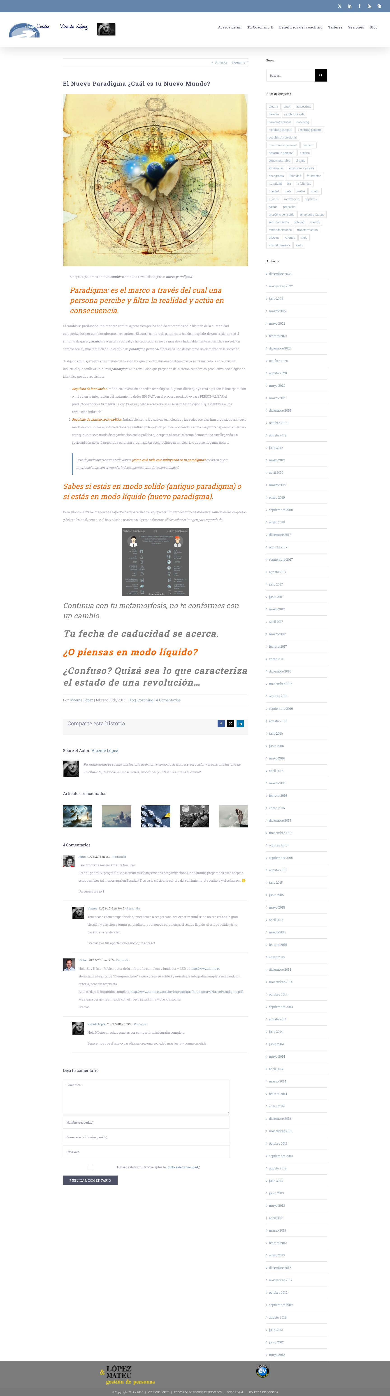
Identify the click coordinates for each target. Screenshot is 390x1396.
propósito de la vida (281, 214)
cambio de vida (294, 114)
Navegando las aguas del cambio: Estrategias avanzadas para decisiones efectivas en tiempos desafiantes (78, 816)
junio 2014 (276, 1044)
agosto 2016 (277, 721)
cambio (274, 114)
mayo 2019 (277, 460)
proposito (289, 206)
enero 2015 (277, 957)
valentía (289, 237)
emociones (276, 168)
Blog (132, 700)
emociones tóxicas (301, 168)
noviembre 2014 (280, 982)
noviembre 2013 (280, 1131)
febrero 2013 (278, 1243)
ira (289, 183)
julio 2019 (276, 447)
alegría (273, 106)
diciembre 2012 (280, 1267)
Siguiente (238, 62)
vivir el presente (279, 245)
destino (305, 153)
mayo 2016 (277, 758)
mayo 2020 (277, 385)
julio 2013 (276, 1180)
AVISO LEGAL (235, 1392)
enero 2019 (277, 497)
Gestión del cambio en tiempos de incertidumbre (234, 816)
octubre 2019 (278, 423)
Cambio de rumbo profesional (156, 816)
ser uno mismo (279, 222)
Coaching (145, 700)
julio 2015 (276, 882)
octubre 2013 (278, 1143)
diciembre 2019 (280, 410)
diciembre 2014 (280, 969)
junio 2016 (276, 746)
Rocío (82, 856)
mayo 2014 (277, 1056)
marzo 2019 (277, 485)
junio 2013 (276, 1193)
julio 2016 (276, 733)
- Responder (118, 856)
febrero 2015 (278, 944)
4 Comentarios (168, 700)
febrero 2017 (278, 646)
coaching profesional (283, 137)
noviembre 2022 (281, 286)
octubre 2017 (278, 547)
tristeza (274, 237)
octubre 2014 (278, 994)
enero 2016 (277, 808)
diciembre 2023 (280, 274)
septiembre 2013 (281, 1156)
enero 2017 (277, 659)
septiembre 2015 (281, 857)
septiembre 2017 (281, 559)
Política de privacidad (182, 1167)
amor (287, 106)
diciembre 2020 (280, 348)
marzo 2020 (278, 398)
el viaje (300, 160)
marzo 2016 (277, 783)
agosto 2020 (278, 373)
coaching (303, 122)
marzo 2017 (277, 634)
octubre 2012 (278, 1292)
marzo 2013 (277, 1230)
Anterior (221, 62)
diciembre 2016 (280, 671)
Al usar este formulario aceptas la (158, 1167)
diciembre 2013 (280, 1118)
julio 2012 (276, 1330)
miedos (274, 199)
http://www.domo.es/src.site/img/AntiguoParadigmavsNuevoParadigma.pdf (187, 991)
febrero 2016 (278, 795)
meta (288, 191)
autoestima (303, 106)
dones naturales (279, 160)
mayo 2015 (277, 907)
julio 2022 (276, 298)
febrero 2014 (278, 1094)
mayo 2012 (277, 1354)
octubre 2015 (278, 845)
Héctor (83, 960)
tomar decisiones (280, 230)
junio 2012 (276, 1342)
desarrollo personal (281, 153)
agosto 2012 (277, 1317)
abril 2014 (276, 1069)
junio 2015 (276, 895)
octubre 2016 (278, 696)
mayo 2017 (277, 609)
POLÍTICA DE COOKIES (263, 1392)
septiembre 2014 (281, 1007)
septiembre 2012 (281, 1305)
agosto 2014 (277, 1019)
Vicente (92, 908)
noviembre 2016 (280, 684)
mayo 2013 (277, 1205)
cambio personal (280, 122)
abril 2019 (276, 472)
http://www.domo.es (205, 968)
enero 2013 (277, 1255)
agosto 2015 (277, 870)
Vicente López (81, 700)
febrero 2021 (278, 336)
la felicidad (304, 183)
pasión (273, 206)
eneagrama (276, 176)
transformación (307, 230)
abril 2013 (276, 1218)
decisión (308, 145)
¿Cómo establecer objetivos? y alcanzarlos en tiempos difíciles (195, 816)
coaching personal (310, 129)
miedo (315, 191)
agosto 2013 (277, 1168)
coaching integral (280, 129)
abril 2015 (276, 920)
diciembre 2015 (280, 820)
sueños (315, 222)
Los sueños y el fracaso (117, 816)
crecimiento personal (283, 145)
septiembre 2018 (281, 510)
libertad (274, 191)
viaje (304, 237)
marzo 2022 (278, 311)
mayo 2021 (277, 323)
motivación (291, 199)
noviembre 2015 (280, 833)
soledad (299, 222)
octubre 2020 (278, 360)
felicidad (295, 176)
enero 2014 (277, 1106)
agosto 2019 (277, 435)
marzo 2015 (277, 932)
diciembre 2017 (280, 534)
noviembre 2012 (280, 1280)
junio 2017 (276, 597)
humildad (275, 183)
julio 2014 (276, 1031)
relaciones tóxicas (312, 214)
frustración (314, 176)
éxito (299, 245)
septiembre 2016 (281, 708)
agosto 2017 (277, 572)
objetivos (311, 199)
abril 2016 (276, 770)
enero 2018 (277, 522)
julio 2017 (276, 584)
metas (301, 191)
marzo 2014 (277, 1081)
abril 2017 (276, 621)
